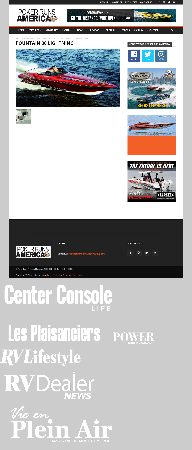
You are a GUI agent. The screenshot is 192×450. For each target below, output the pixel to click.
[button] (172, 30)
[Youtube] (174, 2)
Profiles (111, 30)
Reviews (94, 30)
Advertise (117, 2)
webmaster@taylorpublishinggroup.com (86, 253)
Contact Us (146, 2)
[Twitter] (169, 2)
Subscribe (105, 2)
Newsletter (131, 2)
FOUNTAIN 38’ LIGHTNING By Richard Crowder (43, 38)
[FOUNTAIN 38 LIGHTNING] (68, 106)
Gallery (138, 30)
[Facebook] (159, 2)
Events (66, 30)
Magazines (52, 30)
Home (21, 30)
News (80, 30)
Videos (126, 30)
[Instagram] (164, 2)
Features (33, 30)
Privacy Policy (53, 275)
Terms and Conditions (72, 275)
